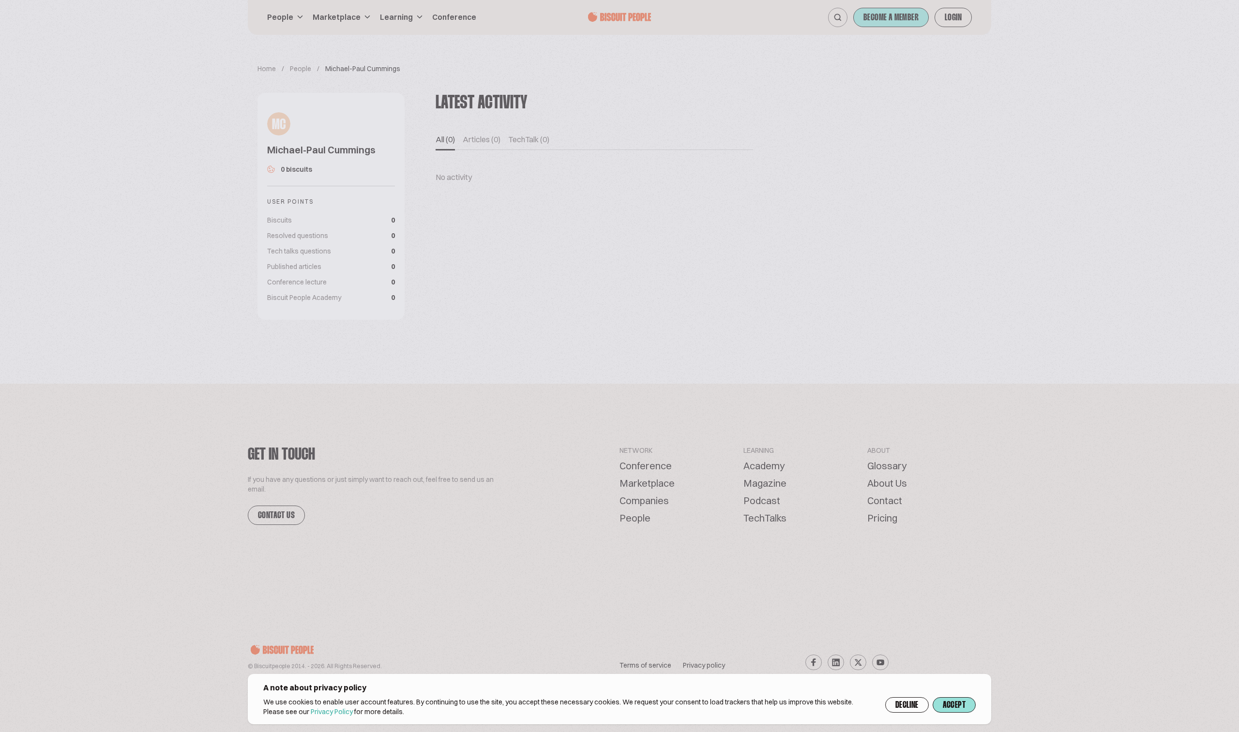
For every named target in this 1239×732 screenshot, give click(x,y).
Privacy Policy (332, 711)
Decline (907, 705)
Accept (954, 705)
